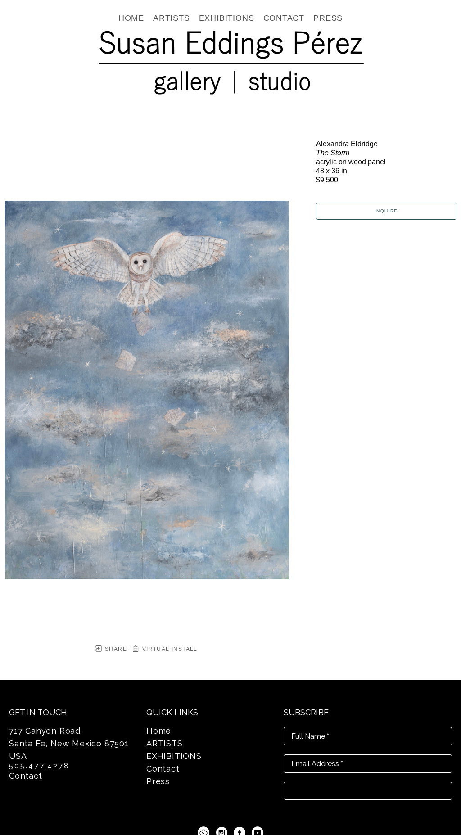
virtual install (168, 649)
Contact (25, 776)
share (115, 649)
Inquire (386, 210)
